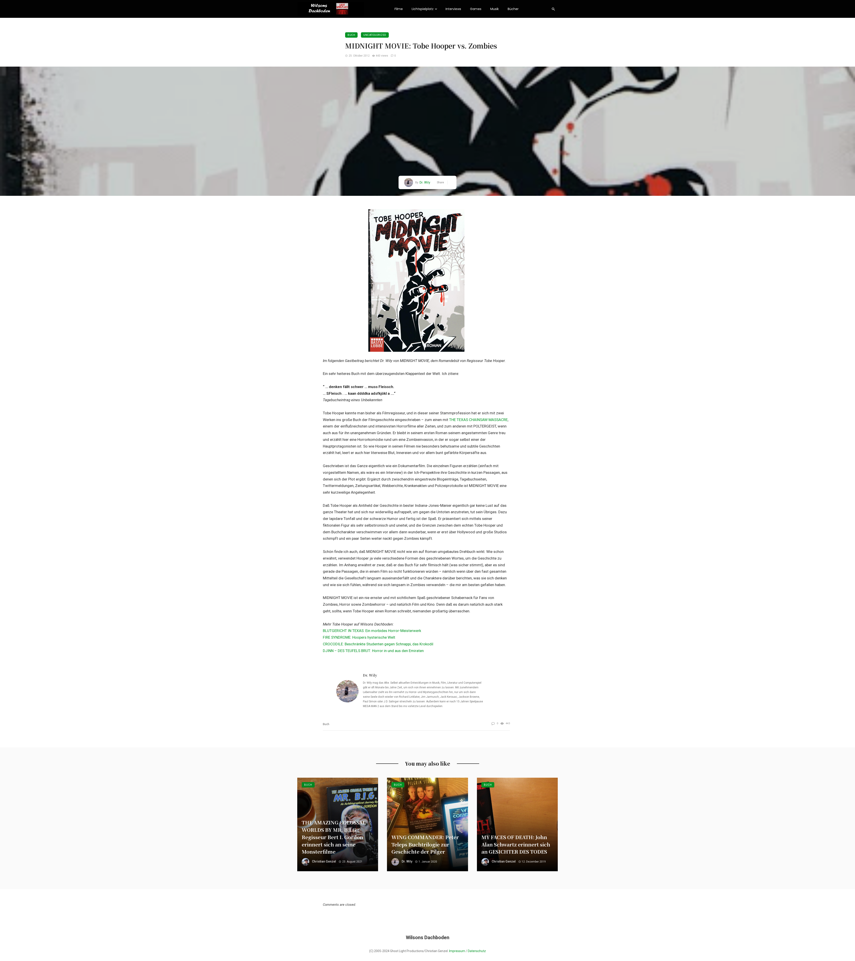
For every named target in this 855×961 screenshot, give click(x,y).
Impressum (457, 951)
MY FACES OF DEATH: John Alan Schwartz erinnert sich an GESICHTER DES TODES (515, 844)
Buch (351, 35)
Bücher (513, 9)
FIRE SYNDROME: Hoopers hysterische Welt (359, 637)
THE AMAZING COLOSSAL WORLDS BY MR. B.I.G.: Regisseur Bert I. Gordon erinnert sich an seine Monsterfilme (334, 837)
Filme (399, 9)
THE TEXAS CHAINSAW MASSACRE (478, 419)
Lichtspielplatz (423, 9)
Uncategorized (374, 35)
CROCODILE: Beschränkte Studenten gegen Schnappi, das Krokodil (378, 644)
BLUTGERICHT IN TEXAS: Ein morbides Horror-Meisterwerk (372, 630)
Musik (494, 9)
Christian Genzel (324, 861)
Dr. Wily (424, 182)
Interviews (453, 9)
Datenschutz (477, 951)
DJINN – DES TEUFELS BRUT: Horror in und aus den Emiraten (373, 650)
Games (475, 9)
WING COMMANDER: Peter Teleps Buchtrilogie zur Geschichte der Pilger (425, 844)
